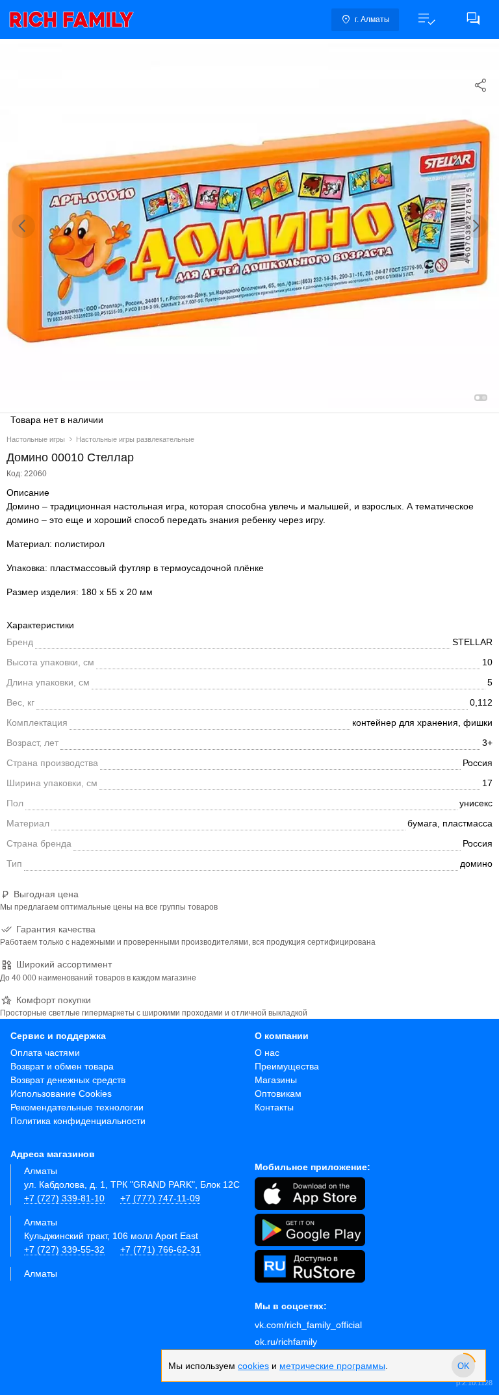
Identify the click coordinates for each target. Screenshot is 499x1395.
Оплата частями (45, 1052)
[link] (71, 19)
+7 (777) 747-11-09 (160, 1198)
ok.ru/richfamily (286, 1342)
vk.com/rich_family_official (308, 1325)
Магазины (276, 1080)
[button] (426, 19)
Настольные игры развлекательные (135, 439)
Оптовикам (278, 1093)
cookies (253, 1366)
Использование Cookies (61, 1093)
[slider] (463, 1366)
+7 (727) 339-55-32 (64, 1249)
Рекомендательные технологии (77, 1107)
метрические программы (332, 1366)
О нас (267, 1052)
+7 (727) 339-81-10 (64, 1198)
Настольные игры (35, 439)
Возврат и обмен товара (62, 1066)
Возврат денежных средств (67, 1080)
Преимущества (287, 1066)
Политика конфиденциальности (78, 1121)
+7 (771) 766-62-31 (160, 1249)
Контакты (274, 1107)
